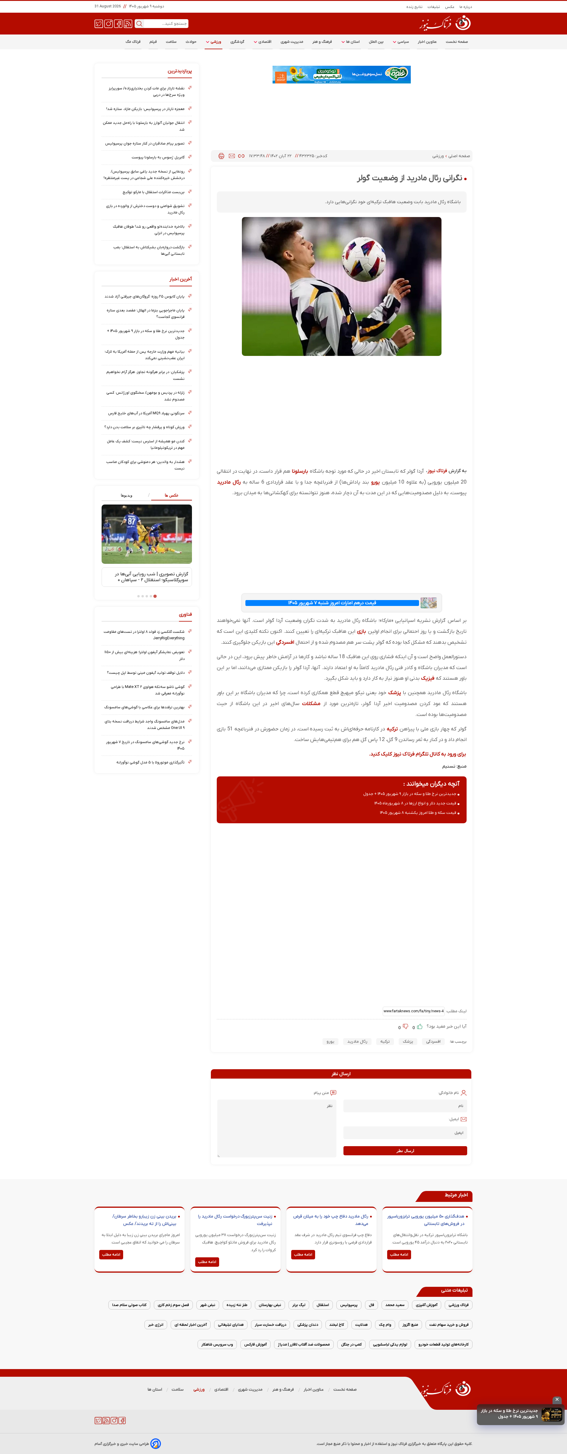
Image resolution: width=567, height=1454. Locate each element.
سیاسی (403, 41)
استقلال (323, 1304)
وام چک (385, 1324)
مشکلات (311, 703)
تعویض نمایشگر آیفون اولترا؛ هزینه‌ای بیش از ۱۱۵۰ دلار (145, 655)
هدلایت (361, 1324)
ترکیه (392, 729)
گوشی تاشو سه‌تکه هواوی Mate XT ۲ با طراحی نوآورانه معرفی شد (148, 690)
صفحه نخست (457, 41)
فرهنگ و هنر (322, 41)
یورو (375, 482)
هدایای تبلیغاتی (231, 1324)
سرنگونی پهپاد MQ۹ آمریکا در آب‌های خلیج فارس (146, 413)
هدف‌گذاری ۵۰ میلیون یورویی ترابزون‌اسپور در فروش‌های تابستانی (425, 1220)
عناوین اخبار (427, 41)
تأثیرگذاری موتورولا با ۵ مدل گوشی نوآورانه (150, 762)
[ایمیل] (231, 156)
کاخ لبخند (336, 1324)
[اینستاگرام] (108, 23)
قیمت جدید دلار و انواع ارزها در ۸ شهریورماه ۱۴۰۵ (415, 803)
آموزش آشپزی (426, 1304)
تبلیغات (434, 6)
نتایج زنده (414, 6)
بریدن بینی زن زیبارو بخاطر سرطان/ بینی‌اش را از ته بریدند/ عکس (144, 1220)
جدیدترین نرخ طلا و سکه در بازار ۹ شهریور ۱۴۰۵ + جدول (509, 1414)
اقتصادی (265, 41)
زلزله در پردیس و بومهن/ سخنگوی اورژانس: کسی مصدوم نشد (145, 396)
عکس (450, 6)
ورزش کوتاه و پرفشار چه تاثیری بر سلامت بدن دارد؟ (144, 427)
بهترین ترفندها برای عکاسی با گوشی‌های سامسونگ (144, 707)
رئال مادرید (228, 482)
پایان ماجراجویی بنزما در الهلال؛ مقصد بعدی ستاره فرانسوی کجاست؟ (146, 313)
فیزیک (427, 678)
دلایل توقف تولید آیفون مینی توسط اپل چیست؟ (146, 672)
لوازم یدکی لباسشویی (390, 1344)
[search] (139, 23)
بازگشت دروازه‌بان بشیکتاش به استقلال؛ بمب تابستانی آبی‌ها (149, 250)
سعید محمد (395, 1304)
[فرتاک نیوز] (444, 31)
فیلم (153, 41)
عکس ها (172, 495)
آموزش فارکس (255, 1344)
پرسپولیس (349, 1304)
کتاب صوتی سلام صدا (129, 1304)
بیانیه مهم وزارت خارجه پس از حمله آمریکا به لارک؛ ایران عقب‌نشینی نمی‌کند (145, 355)
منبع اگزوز (410, 1324)
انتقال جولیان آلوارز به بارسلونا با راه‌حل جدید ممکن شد (144, 126)
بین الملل (376, 41)
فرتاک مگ (133, 41)
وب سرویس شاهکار (217, 1344)
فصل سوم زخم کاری (173, 1304)
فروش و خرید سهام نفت (449, 1324)
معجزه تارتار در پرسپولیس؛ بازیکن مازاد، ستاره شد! (145, 108)
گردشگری (237, 41)
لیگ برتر (298, 1304)
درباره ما (466, 6)
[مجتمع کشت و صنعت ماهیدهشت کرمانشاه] (341, 74)
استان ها (352, 41)
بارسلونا (300, 471)
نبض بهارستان (270, 1304)
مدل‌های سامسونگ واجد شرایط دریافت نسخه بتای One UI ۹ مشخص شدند (145, 724)
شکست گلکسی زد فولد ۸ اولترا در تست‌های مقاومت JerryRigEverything (144, 635)
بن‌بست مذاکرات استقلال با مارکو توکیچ (154, 192)
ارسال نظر (405, 1151)
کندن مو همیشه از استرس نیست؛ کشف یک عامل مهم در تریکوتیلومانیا (146, 444)
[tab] (169, 495)
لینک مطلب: (456, 1011)
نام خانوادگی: (448, 1092)
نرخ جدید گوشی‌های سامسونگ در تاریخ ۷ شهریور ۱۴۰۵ (145, 745)
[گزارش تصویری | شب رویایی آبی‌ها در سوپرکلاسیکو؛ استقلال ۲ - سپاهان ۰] (147, 534)
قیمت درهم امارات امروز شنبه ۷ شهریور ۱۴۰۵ (332, 603)
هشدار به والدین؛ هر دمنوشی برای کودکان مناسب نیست (145, 465)
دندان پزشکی (307, 1324)
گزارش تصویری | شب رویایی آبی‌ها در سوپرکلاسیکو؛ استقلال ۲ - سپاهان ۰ (151, 577)
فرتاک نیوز (437, 471)
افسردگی (285, 642)
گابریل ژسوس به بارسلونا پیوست (158, 157)
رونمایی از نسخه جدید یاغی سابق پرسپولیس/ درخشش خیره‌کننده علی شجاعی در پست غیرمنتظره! (144, 174)
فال (371, 1304)
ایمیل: (454, 1119)
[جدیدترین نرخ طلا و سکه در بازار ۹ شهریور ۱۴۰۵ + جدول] (552, 1415)
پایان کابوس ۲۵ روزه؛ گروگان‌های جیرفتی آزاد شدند (145, 296)
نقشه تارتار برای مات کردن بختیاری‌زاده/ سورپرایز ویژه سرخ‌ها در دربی (147, 91)
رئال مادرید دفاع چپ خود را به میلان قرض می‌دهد (330, 1220)
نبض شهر (207, 1304)
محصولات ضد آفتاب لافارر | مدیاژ (304, 1344)
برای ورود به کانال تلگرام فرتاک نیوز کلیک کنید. (417, 754)
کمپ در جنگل (351, 1344)
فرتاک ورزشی (459, 1304)
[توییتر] (98, 23)
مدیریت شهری (292, 41)
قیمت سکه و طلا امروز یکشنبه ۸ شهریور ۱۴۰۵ (418, 812)
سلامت (171, 41)
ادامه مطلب (399, 1254)
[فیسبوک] (118, 23)
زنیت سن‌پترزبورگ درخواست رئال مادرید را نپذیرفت (235, 1220)
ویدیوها (126, 495)
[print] (221, 156)
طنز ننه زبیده (237, 1304)
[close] (557, 1400)
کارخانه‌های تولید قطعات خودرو (443, 1344)
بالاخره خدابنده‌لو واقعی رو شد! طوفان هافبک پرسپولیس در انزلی (149, 230)
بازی (361, 631)
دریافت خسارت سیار (270, 1324)
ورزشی (215, 41)
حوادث (191, 41)
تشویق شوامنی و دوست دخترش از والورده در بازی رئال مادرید (145, 209)
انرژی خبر (155, 1324)
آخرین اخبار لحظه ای (191, 1324)
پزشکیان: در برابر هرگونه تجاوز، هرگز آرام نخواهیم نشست (145, 375)
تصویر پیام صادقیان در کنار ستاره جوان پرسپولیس (145, 143)
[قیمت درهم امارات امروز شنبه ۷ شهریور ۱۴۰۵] (428, 602)
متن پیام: (321, 1092)
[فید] (128, 23)
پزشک (394, 692)
